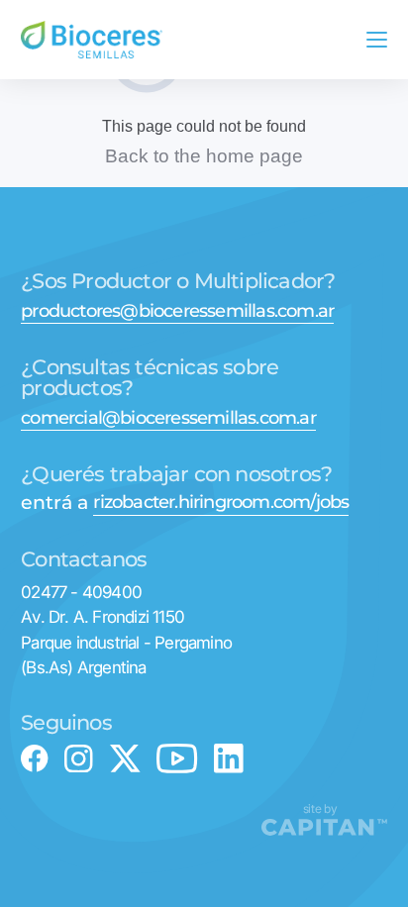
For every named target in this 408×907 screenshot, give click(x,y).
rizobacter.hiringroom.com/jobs (221, 503)
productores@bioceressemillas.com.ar (177, 312)
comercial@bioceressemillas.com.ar (168, 419)
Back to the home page (204, 156)
